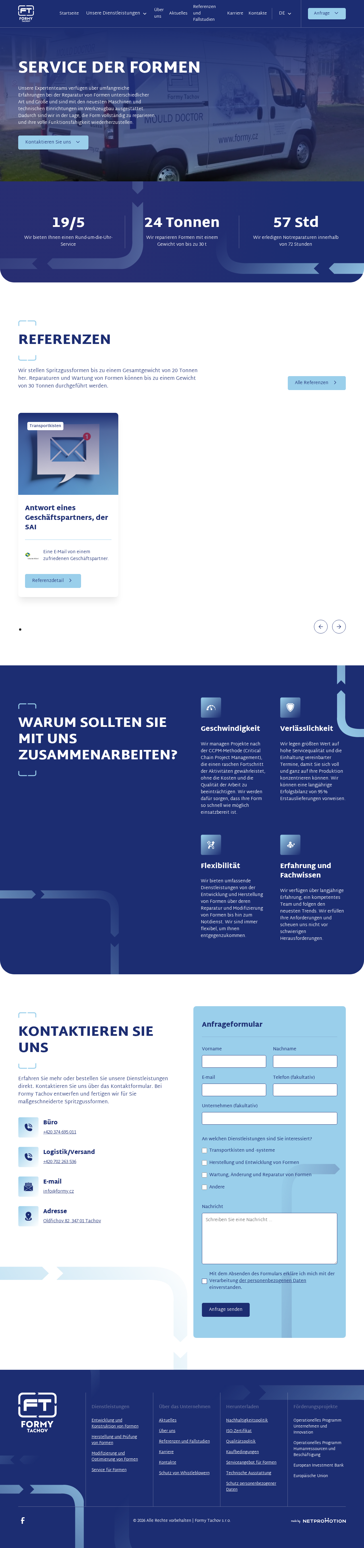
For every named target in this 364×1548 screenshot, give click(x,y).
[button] (117, 13)
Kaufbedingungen (242, 1452)
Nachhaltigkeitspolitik (247, 1420)
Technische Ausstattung (248, 1473)
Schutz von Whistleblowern (184, 1473)
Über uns (159, 13)
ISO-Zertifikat (239, 1431)
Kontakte (258, 13)
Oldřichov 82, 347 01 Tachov (72, 1221)
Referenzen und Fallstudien (204, 13)
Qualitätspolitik (241, 1441)
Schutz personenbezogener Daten (251, 1486)
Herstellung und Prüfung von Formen (114, 1440)
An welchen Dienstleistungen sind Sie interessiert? (257, 1139)
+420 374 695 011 (59, 1132)
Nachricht (212, 1207)
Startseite (69, 13)
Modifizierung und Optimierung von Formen (115, 1456)
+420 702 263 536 (59, 1162)
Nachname (284, 1049)
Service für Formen (109, 1470)
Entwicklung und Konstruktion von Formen (115, 1423)
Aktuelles (178, 13)
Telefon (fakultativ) (294, 1078)
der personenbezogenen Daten (272, 1281)
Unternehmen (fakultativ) (230, 1106)
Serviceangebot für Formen (251, 1462)
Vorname (212, 1049)
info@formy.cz (58, 1192)
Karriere (235, 13)
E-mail (208, 1078)
